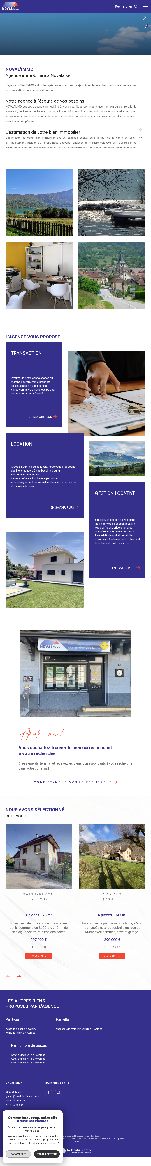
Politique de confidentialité (100, 1144)
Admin (72, 1144)
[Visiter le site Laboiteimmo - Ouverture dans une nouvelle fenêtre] (75, 1153)
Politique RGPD (119, 1144)
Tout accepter (47, 1154)
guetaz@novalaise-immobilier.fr (22, 1101)
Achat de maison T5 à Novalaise (28, 1063)
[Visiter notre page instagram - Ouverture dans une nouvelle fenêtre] (58, 1097)
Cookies (76, 1147)
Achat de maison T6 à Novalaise (28, 1067)
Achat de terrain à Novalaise (20, 1037)
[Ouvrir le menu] (145, 6)
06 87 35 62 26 (13, 1096)
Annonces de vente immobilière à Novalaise (79, 1033)
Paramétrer (18, 1154)
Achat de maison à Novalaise (21, 1033)
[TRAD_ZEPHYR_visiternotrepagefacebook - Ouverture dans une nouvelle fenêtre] (48, 1097)
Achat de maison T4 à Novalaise (28, 1059)
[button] (19, 982)
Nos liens (82, 1144)
